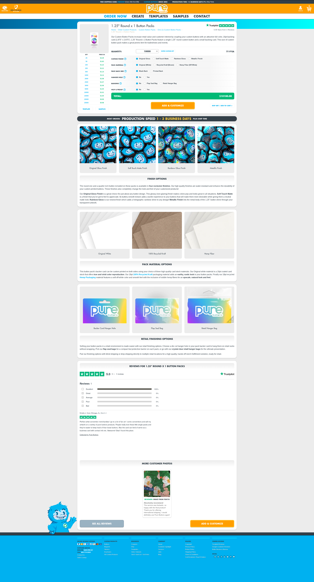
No (140, 77)
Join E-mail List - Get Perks (140, 554)
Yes (148, 77)
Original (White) (145, 65)
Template (86, 109)
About (160, 544)
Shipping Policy (190, 552)
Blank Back (143, 71)
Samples (181, 16)
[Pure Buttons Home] (157, 8)
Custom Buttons (151, 2)
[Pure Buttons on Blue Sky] (227, 556)
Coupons (134, 544)
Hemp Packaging (88, 277)
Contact (202, 16)
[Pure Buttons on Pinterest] (230, 556)
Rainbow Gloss (180, 59)
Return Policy (189, 549)
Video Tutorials (136, 552)
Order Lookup (81, 558)
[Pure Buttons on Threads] (218, 556)
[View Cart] (309, 9)
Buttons (106, 544)
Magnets (107, 547)
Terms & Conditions (191, 554)
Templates (158, 16)
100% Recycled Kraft (142, 274)
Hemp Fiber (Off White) (188, 65)
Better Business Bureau (220, 549)
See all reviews (101, 523)
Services (161, 549)
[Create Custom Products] (5, 9)
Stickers (107, 549)
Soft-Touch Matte (162, 59)
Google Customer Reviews (221, 547)
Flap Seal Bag (152, 83)
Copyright (188, 544)
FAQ (132, 547)
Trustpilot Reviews (218, 544)
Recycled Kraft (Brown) (165, 65)
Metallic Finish (197, 59)
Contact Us (81, 555)
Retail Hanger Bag (170, 83)
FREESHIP (121, 2)
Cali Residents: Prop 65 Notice (195, 557)
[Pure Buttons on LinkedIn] (224, 556)
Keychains (107, 552)
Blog (159, 554)
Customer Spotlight (164, 547)
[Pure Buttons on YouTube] (234, 556)
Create (138, 16)
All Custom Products (111, 554)
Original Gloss (144, 59)
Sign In (300, 10)
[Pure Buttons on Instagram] (215, 556)
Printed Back (158, 71)
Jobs (159, 552)
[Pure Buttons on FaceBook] (221, 556)
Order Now (115, 16)
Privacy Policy (190, 547)
